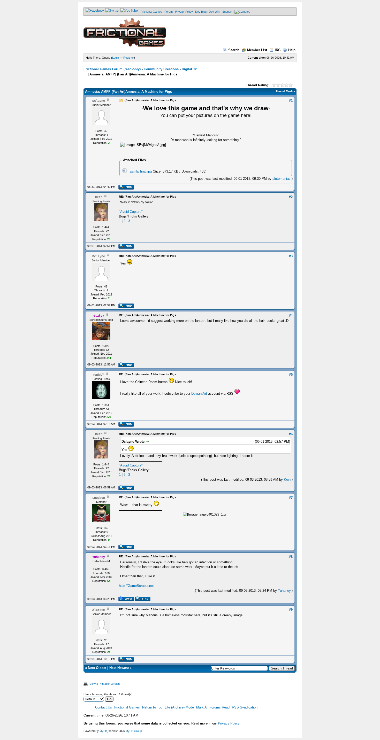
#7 (291, 498)
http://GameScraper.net (136, 586)
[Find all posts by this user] (126, 188)
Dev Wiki (214, 11)
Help (291, 50)
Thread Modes (285, 91)
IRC (277, 50)
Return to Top (152, 707)
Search (233, 50)
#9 (291, 610)
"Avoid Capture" (131, 212)
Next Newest (119, 668)
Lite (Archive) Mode (179, 707)
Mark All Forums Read (213, 707)
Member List (257, 50)
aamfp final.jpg (141, 171)
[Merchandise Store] (242, 11)
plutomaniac (281, 179)
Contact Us (103, 707)
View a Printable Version (105, 683)
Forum (168, 11)
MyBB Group (134, 731)
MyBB (103, 731)
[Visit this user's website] (126, 600)
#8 (291, 557)
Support (227, 11)
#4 (291, 315)
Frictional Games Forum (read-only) (112, 69)
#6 (291, 434)
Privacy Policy (184, 11)
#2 (291, 197)
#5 (291, 375)
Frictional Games (151, 11)
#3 (291, 256)
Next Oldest (97, 668)
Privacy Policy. (229, 723)
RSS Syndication (244, 707)
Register (128, 57)
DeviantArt (199, 393)
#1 (291, 101)
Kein (287, 479)
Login (115, 57)
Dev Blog (201, 11)
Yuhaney (284, 591)
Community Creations (161, 69)
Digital (187, 69)
